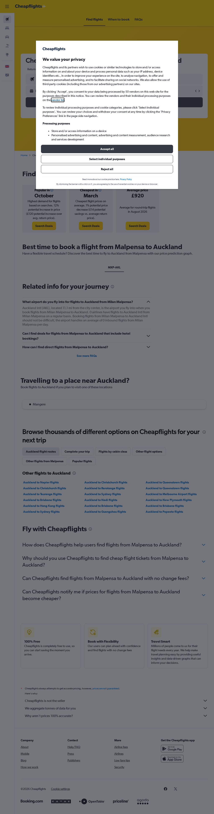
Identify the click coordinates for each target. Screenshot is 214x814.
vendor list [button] (57, 100)
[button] (107, 149)
